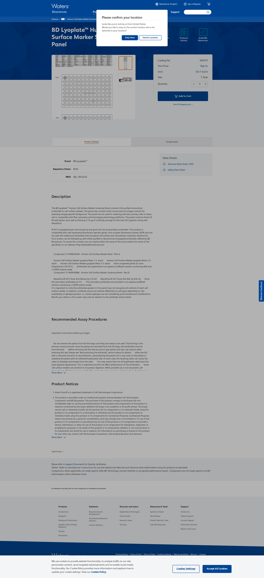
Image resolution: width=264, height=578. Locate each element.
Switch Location (150, 38)
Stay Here (130, 38)
